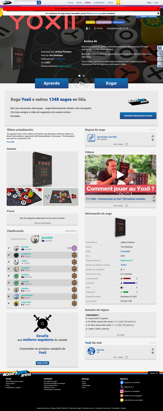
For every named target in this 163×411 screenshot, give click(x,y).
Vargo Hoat (26, 302)
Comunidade (99, 3)
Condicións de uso (88, 408)
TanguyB (25, 268)
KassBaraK (26, 254)
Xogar (70, 3)
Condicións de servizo (103, 408)
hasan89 (25, 281)
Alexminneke (27, 295)
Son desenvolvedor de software (54, 383)
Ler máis (120, 335)
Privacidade (115, 408)
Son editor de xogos (50, 381)
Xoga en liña (42, 363)
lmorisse (25, 288)
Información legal (75, 408)
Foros (110, 3)
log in (156, 2)
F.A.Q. (8, 385)
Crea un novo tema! (42, 223)
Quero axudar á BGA (50, 385)
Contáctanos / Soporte (13, 387)
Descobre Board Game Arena (138, 115)
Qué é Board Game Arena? (14, 381)
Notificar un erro (49, 387)
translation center (134, 7)
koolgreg (25, 274)
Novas (79, 3)
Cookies (123, 408)
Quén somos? (10, 383)
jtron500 (47, 237)
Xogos (88, 3)
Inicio (84, 381)
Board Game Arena (43, 408)
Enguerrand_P (64, 66)
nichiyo (24, 261)
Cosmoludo (59, 59)
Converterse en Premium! (52, 389)
